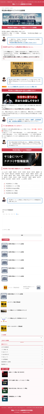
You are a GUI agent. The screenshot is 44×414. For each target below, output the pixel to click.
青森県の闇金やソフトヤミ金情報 (16, 268)
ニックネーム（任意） (6, 229)
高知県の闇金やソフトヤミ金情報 (16, 260)
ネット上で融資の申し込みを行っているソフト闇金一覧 (22, 86)
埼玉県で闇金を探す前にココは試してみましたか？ (23, 42)
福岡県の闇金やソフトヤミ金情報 (16, 243)
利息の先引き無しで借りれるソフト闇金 (18, 388)
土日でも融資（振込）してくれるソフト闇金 (19, 380)
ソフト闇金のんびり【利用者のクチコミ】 (17, 318)
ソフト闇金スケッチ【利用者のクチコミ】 (17, 310)
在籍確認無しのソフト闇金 (15, 396)
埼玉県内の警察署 (16, 121)
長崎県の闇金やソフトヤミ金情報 (16, 276)
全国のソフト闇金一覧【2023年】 (17, 372)
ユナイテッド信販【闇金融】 (14, 302)
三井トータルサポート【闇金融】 (15, 326)
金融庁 (32, 119)
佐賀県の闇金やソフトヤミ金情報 (16, 252)
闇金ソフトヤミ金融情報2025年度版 (22, 4)
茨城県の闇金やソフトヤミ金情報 (15, 294)
